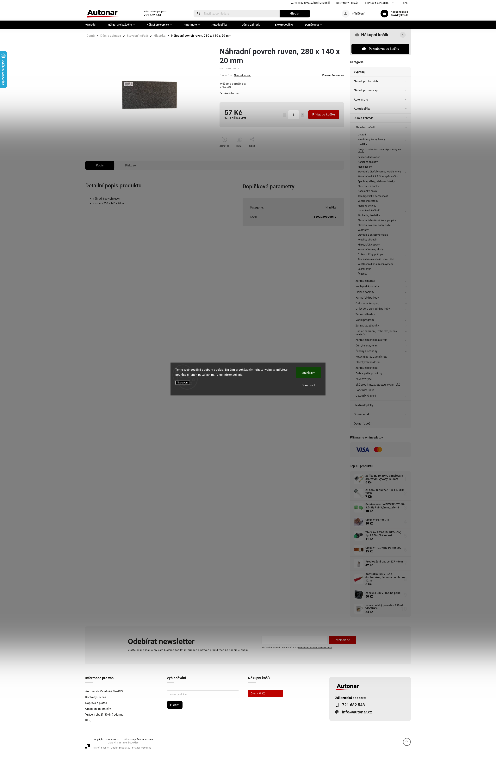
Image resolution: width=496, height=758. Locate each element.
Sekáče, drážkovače (369, 157)
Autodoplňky (362, 108)
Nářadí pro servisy (366, 90)
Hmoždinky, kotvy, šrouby (371, 139)
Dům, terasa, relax (366, 345)
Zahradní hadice (365, 314)
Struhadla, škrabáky (369, 215)
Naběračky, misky (367, 191)
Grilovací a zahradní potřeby (373, 308)
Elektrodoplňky (363, 405)
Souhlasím (308, 373)
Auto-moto (361, 99)
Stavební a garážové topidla (373, 234)
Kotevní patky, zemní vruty (372, 356)
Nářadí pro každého (367, 81)
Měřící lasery (365, 166)
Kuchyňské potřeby (367, 286)
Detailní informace (230, 93)
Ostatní (362, 134)
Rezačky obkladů (367, 239)
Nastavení (182, 382)
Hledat (295, 13)
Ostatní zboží (362, 423)
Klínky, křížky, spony (369, 244)
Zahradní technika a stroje (371, 339)
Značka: (333, 75)
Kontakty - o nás (347, 3)
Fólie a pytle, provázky (369, 373)
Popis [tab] (100, 165)
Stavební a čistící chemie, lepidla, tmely (379, 171)
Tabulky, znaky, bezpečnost (373, 196)
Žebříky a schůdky (366, 351)
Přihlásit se (342, 640)
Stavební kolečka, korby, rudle (374, 225)
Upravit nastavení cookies (123, 742)
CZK (405, 3)
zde (240, 374)
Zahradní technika (367, 367)
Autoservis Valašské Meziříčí (310, 3)
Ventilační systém (368, 200)
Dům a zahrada (363, 118)
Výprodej (359, 72)
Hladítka (362, 144)
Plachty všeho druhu (368, 362)
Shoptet (105, 747)
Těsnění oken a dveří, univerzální (376, 259)
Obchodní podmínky (98, 709)
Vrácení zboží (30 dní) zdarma (104, 714)
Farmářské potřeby (367, 297)
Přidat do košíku (323, 114)
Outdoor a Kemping (367, 303)
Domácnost (361, 414)
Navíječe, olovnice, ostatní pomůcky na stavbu (379, 150)
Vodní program (365, 319)
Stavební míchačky (368, 186)
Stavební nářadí (365, 127)
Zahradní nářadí (365, 280)
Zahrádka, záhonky (367, 325)
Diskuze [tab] (130, 165)
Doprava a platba (377, 3)
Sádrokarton (364, 268)
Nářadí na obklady (368, 161)
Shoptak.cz (124, 747)
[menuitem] (93, 25)
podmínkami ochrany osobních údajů (314, 647)
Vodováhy (363, 229)
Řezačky (362, 273)
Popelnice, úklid (365, 390)
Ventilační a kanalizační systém (375, 264)
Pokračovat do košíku (384, 49)
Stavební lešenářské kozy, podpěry (377, 220)
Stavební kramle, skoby (370, 249)
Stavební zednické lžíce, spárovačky (378, 176)
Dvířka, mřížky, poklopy (370, 254)
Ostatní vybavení (366, 395)
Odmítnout (308, 385)
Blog (88, 720)
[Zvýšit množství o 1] (302, 115)
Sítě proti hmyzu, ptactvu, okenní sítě (378, 384)
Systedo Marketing (141, 747)
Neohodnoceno (242, 75)
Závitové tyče (364, 379)
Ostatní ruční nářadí (368, 210)
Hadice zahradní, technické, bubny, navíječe (376, 333)
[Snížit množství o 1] (284, 115)
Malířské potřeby (367, 205)
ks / (258, 693)
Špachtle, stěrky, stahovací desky (376, 181)
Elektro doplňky (365, 292)
